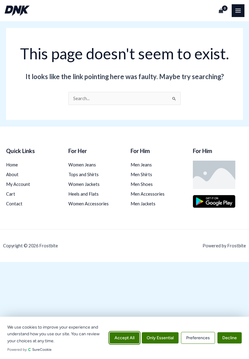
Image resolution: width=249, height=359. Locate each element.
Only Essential (160, 337)
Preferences (198, 337)
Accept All (124, 337)
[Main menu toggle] (238, 10)
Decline (229, 337)
